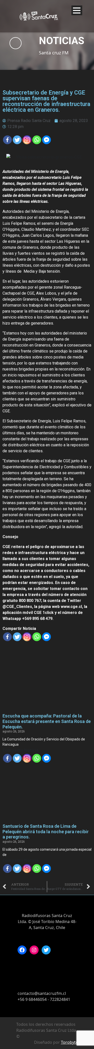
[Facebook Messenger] (46, 139)
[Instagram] (34, 949)
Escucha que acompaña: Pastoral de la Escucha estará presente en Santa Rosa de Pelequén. (47, 721)
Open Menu (76, 10)
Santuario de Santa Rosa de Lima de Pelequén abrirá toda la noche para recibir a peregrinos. (46, 831)
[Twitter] (17, 139)
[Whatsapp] (36, 139)
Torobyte (69, 1042)
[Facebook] (7, 139)
